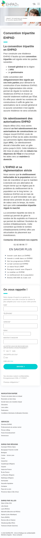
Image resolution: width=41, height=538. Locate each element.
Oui (7, 351)
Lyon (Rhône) (5, 509)
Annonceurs (5, 435)
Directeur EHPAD (6, 424)
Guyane (3, 467)
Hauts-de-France (6, 469)
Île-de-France (5, 472)
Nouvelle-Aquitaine (7, 483)
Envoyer (20, 366)
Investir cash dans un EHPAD (18, 256)
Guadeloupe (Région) (8, 464)
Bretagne (4, 452)
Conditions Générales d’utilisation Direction (14, 413)
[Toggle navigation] (38, 4)
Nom (5, 305)
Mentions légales (6, 535)
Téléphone (7, 313)
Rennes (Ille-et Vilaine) (8, 520)
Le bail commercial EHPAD (17, 264)
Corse (3, 458)
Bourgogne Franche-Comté (9, 450)
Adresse (7, 322)
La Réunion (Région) (7, 475)
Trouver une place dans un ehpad (11, 396)
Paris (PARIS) (5, 517)
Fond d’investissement (8, 433)
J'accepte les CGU (10, 354)
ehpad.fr (8, 18)
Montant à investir (10, 338)
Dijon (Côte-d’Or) (6, 503)
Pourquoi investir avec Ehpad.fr (19, 269)
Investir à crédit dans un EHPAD (20, 258)
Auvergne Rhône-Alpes (8, 447)
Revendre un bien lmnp (8, 399)
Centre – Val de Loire (7, 455)
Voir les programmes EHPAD (18, 261)
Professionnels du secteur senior (11, 427)
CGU (11, 361)
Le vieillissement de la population (20, 275)
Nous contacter (17, 535)
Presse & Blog (5, 430)
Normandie (4, 480)
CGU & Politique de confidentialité (24, 533)
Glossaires (4, 404)
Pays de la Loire (6, 489)
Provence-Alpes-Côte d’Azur (10, 492)
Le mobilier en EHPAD (16, 272)
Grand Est (4, 461)
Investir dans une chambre (20, 18)
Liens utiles (4, 407)
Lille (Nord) (4, 506)
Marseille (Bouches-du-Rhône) (10, 511)
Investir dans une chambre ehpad (11, 402)
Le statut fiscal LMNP (15, 266)
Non (13, 351)
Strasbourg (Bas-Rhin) (8, 523)
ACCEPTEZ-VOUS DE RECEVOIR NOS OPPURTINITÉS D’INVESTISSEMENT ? (15, 347)
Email (5, 330)
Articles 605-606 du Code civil (19, 278)
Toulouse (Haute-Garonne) (9, 526)
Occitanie (4, 486)
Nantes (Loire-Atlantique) (9, 514)
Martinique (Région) (7, 478)
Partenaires (4, 410)
